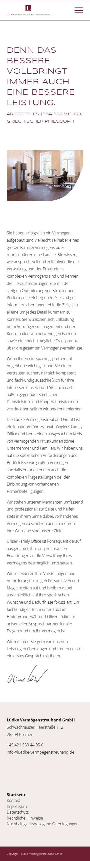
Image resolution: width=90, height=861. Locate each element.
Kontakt (13, 800)
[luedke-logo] (37, 10)
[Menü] (76, 10)
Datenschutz (17, 812)
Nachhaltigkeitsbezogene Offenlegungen (42, 824)
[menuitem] (76, 10)
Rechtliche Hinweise (25, 818)
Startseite (16, 794)
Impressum (17, 806)
